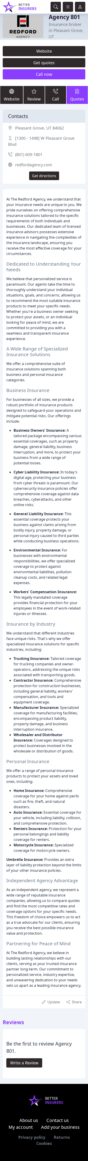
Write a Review (24, 1062)
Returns (62, 1137)
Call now (44, 74)
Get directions (44, 175)
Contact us (57, 1120)
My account (21, 1127)
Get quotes (44, 62)
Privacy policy (31, 1137)
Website (44, 51)
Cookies (44, 1143)
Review (34, 99)
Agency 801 (64, 17)
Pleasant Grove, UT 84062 (39, 128)
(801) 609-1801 (28, 154)
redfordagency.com (33, 164)
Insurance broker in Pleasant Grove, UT (66, 30)
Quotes (77, 99)
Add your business (60, 1127)
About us (28, 1120)
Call (55, 99)
